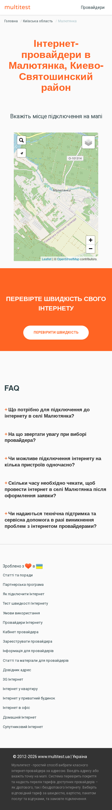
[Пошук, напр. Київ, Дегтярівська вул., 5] (21, 140)
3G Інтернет (13, 679)
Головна (11, 21)
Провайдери (93, 7)
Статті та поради (18, 575)
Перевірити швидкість (56, 332)
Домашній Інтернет (19, 717)
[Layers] (88, 142)
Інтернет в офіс (16, 707)
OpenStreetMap (68, 258)
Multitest (19, 7)
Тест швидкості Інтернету (25, 603)
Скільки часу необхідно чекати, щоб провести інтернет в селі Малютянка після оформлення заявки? (55, 489)
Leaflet (46, 258)
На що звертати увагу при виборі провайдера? (45, 437)
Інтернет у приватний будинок (29, 698)
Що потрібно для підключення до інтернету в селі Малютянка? (47, 413)
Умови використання (21, 613)
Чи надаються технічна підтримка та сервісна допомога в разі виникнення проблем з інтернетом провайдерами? (50, 520)
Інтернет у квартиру (20, 689)
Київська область (38, 21)
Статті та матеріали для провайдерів (36, 660)
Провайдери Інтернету (23, 622)
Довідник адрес (17, 670)
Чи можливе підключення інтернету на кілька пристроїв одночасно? (53, 462)
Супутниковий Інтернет (23, 727)
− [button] (90, 248)
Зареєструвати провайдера (27, 641)
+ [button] (90, 240)
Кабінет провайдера (20, 632)
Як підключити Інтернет (24, 594)
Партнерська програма (23, 584)
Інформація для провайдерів (28, 651)
